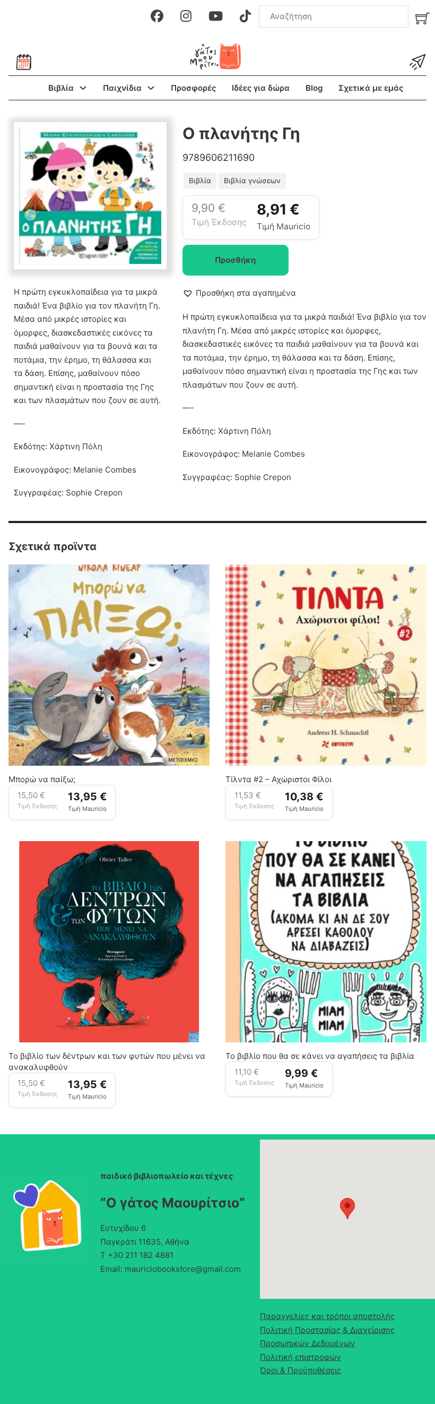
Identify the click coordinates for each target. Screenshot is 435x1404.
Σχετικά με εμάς (370, 88)
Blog (314, 88)
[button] (147, 141)
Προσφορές (193, 88)
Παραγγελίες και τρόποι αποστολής (327, 1316)
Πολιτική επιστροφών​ (300, 1357)
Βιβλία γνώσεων (252, 180)
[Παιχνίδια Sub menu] (151, 88)
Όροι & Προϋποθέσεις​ (300, 1370)
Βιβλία (61, 88)
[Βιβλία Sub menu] (83, 88)
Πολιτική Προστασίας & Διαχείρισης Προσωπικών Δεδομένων (327, 1337)
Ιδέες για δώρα (261, 88)
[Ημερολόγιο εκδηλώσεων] (24, 62)
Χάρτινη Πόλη (75, 446)
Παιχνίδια (122, 88)
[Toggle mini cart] (422, 18)
